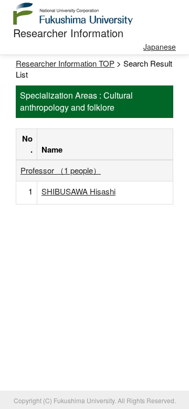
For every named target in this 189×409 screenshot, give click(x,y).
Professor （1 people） (60, 170)
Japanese (159, 46)
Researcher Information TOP (65, 63)
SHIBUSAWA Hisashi (78, 191)
